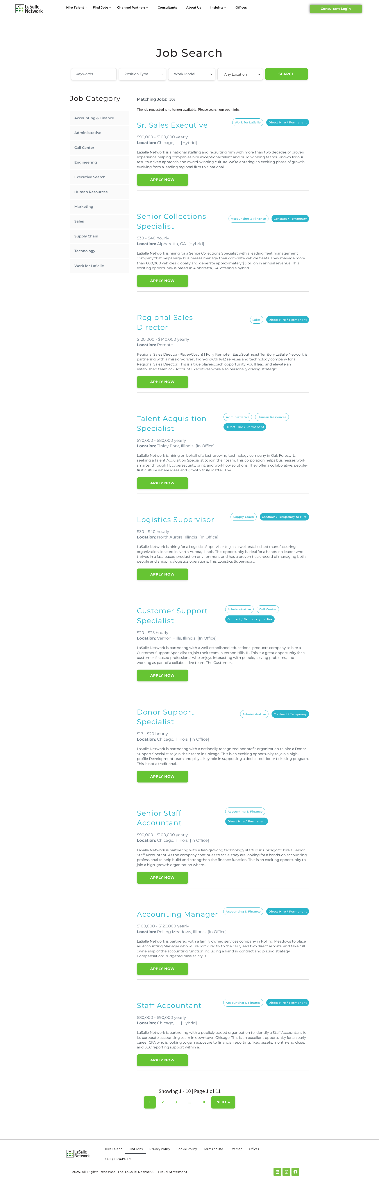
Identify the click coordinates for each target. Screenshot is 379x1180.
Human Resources (90, 192)
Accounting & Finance (94, 118)
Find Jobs (100, 7)
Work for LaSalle (89, 266)
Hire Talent (75, 7)
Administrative (87, 133)
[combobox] (142, 74)
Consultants (167, 7)
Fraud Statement (173, 1172)
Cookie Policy (187, 1149)
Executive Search (89, 177)
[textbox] (149, 74)
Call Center (84, 148)
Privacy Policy (159, 1149)
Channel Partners (131, 7)
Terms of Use (213, 1149)
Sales (79, 221)
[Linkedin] (277, 1172)
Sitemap (236, 1149)
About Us (193, 7)
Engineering (85, 162)
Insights (216, 7)
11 (203, 1102)
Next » (223, 1102)
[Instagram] (286, 1172)
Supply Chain (86, 236)
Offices (241, 7)
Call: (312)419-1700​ (119, 1159)
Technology (84, 251)
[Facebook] (295, 1172)
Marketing (83, 207)
